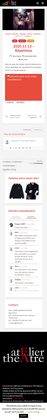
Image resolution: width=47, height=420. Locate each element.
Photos (30, 41)
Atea (14, 41)
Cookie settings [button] (33, 412)
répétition (20, 102)
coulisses (10, 102)
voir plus (18, 261)
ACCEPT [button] (24, 416)
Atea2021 (22, 41)
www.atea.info (19, 398)
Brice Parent (17, 56)
